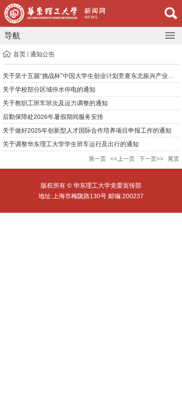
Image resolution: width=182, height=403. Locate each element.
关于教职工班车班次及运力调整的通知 (55, 103)
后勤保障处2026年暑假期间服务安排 (53, 116)
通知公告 (42, 54)
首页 (19, 54)
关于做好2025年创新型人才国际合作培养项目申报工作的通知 (87, 130)
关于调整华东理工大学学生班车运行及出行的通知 (71, 144)
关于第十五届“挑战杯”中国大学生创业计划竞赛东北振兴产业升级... (91, 75)
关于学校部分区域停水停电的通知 (49, 89)
